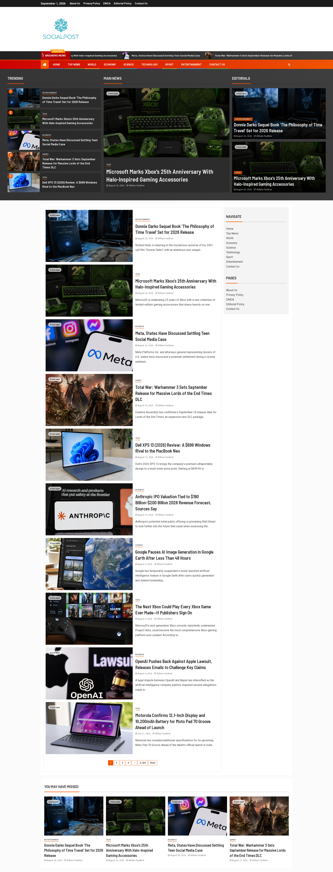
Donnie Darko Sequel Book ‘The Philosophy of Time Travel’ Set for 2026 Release (73, 850)
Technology (149, 64)
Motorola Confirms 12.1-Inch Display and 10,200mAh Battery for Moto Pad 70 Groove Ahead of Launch (173, 721)
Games (45, 154)
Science (128, 64)
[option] (54, 98)
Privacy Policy (91, 3)
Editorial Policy (122, 3)
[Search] (289, 64)
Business (46, 135)
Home (56, 64)
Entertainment (191, 64)
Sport (169, 64)
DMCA (106, 3)
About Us (75, 3)
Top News (74, 64)
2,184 (143, 762)
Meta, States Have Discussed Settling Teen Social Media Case (111, 55)
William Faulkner (137, 185)
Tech (44, 114)
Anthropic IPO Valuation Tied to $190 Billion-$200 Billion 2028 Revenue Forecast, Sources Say (173, 502)
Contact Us (141, 3)
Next (152, 762)
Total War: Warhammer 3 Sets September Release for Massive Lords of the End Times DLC (209, 55)
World (92, 64)
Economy (110, 64)
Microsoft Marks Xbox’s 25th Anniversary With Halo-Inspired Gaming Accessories (129, 850)
